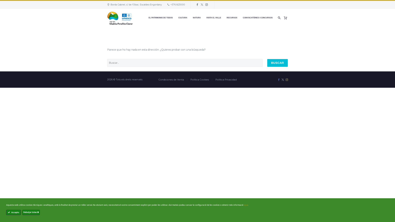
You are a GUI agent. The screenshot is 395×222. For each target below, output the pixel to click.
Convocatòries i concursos (258, 18)
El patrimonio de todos (161, 18)
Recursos (232, 18)
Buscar (277, 62)
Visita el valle (213, 18)
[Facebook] (197, 4)
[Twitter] (202, 4)
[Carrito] (286, 18)
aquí (246, 205)
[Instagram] (206, 4)
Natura (197, 18)
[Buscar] (279, 18)
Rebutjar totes (30, 212)
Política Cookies (199, 80)
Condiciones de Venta (171, 80)
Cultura (182, 18)
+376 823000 (177, 4)
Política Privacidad (226, 80)
